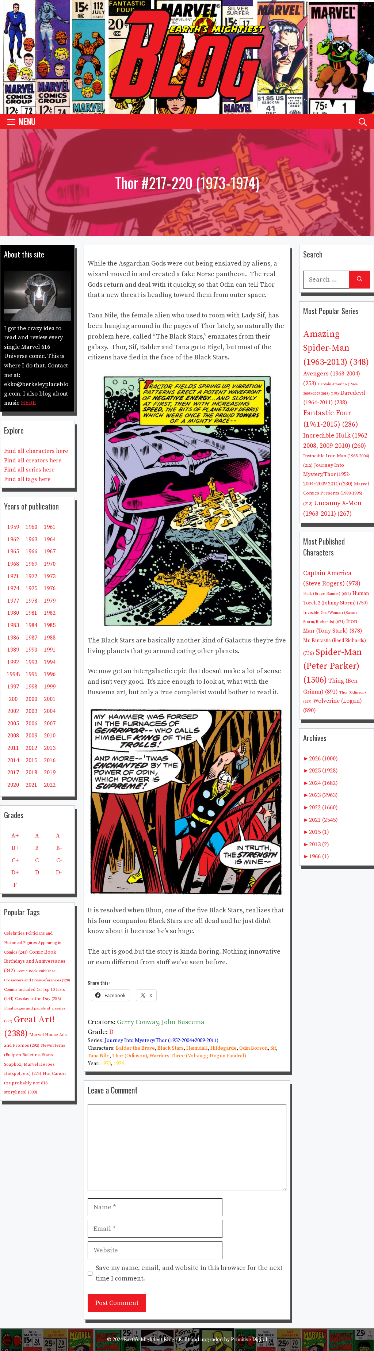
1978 (31, 600)
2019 (50, 772)
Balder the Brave (135, 1048)
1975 (31, 588)
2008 (13, 735)
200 (13, 699)
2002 (13, 711)
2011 (13, 748)
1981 (31, 613)
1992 (13, 662)
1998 (31, 686)
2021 (31, 785)
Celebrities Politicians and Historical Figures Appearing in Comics (32, 943)
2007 (50, 723)
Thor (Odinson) (129, 1056)
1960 (31, 527)
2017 (13, 772)
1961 (50, 527)
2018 (31, 772)
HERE (28, 403)
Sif (273, 1048)
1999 (50, 686)
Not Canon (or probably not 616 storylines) (35, 1083)
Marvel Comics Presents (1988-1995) (336, 494)
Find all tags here (27, 479)
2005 (13, 723)
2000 (31, 699)
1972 (31, 576)
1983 (13, 625)
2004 (50, 711)
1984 (31, 625)
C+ (15, 860)
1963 (31, 539)
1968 (13, 564)
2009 (31, 735)
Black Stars (170, 1048)
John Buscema (183, 1022)
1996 (50, 674)
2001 (50, 699)
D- (59, 872)
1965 (13, 551)
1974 (119, 1063)
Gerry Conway (137, 1022)
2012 (31, 748)
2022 (50, 785)
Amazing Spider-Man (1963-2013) (336, 348)
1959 (13, 527)
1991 (50, 649)
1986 (13, 637)
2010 (50, 735)
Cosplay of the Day (38, 998)
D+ (15, 872)
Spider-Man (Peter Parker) (332, 666)
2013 (50, 748)
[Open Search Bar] (362, 121)
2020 (13, 785)
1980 (13, 613)
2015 (31, 760)
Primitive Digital (249, 1339)
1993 (31, 662)
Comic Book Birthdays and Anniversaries (34, 961)
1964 (50, 539)
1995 (31, 674)
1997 (13, 686)
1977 (13, 600)
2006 (31, 723)
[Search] (359, 280)
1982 (50, 613)
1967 (50, 551)
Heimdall (197, 1048)
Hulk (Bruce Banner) (327, 593)
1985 (50, 625)
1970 (50, 564)
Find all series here (29, 469)
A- (59, 835)
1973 (106, 1063)
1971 (13, 576)
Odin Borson (253, 1048)
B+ (15, 848)
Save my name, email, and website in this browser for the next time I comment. (189, 1273)
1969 (31, 564)
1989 (13, 649)
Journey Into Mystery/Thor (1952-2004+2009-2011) (161, 1040)
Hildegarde (223, 1048)
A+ (15, 835)
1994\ (13, 674)
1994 (50, 662)
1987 (31, 637)
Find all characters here (36, 451)
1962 (13, 539)
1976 (50, 588)
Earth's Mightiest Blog (149, 1339)
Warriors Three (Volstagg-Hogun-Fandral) (197, 1056)
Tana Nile (99, 1056)
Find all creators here (32, 460)
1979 (50, 600)
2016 (50, 760)
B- (59, 848)
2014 (13, 760)
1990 (31, 649)
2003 (31, 711)
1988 (50, 637)
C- (59, 860)
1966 (31, 551)
